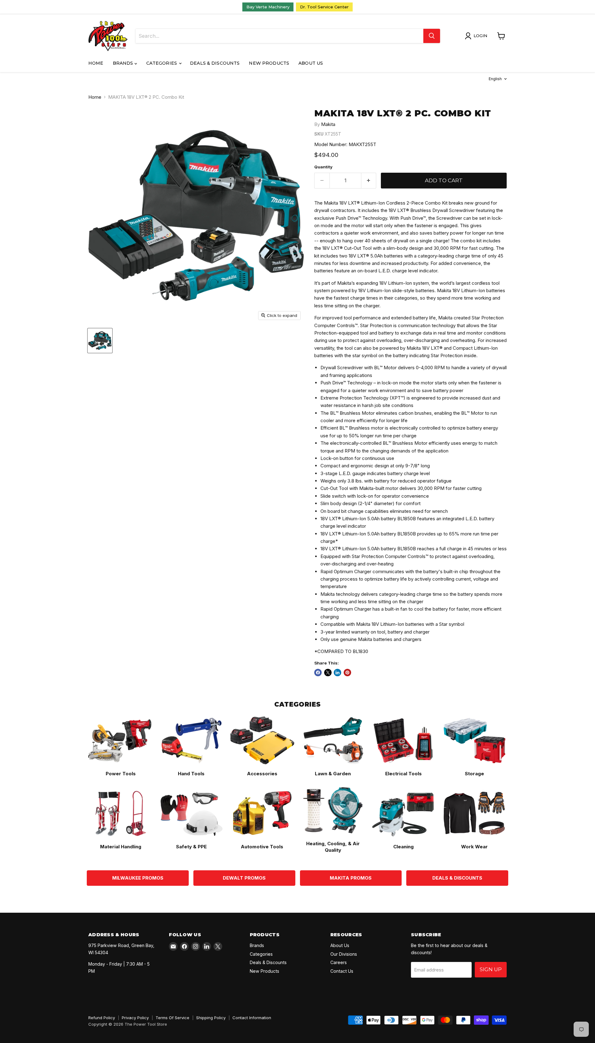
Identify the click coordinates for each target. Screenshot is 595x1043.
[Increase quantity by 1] (369, 180)
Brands (123, 63)
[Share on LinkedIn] (337, 672)
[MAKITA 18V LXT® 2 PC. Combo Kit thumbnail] (100, 340)
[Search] (431, 36)
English (495, 78)
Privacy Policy (135, 1017)
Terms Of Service (172, 1017)
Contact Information (251, 1017)
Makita (328, 124)
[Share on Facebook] (318, 672)
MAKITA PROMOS (351, 878)
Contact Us (341, 971)
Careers (338, 962)
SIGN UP (491, 969)
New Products (269, 63)
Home (96, 63)
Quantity (323, 167)
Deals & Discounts (215, 63)
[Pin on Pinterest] (347, 672)
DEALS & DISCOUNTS (457, 878)
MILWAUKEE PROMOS (137, 878)
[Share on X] (328, 672)
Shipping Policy (211, 1017)
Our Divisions (343, 954)
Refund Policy (101, 1017)
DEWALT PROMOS (244, 878)
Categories (162, 63)
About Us (310, 63)
